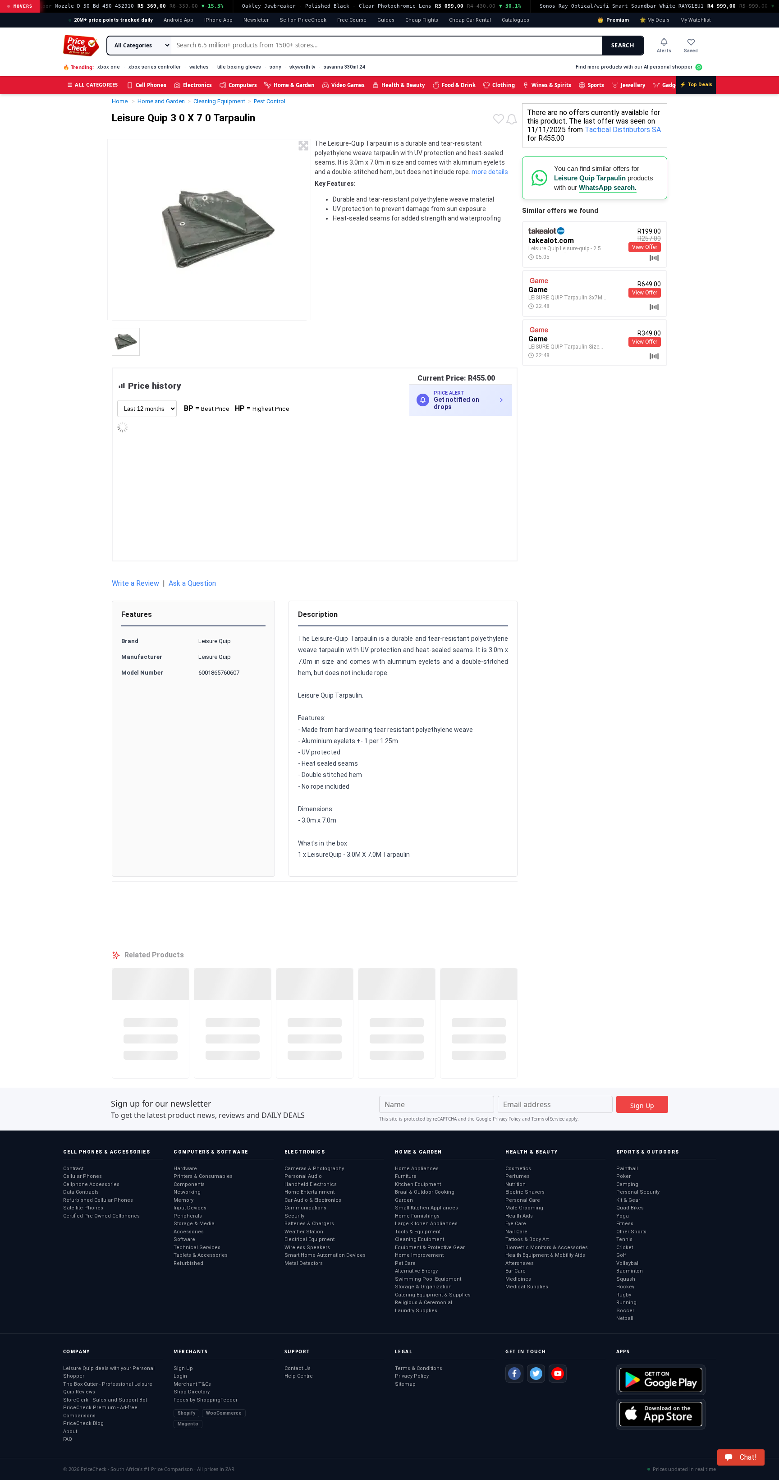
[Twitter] (536, 1374)
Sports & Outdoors (647, 1151)
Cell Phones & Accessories (106, 1151)
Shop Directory (192, 1392)
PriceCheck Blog (83, 1423)
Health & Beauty (403, 85)
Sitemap (405, 1384)
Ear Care (515, 1271)
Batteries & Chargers (309, 1224)
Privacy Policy (507, 1119)
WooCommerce (224, 1413)
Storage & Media (194, 1224)
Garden (404, 1200)
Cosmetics (518, 1169)
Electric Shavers (525, 1192)
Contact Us (297, 1368)
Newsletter (256, 20)
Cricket (624, 1247)
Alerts (664, 50)
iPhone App (218, 20)
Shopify (186, 1413)
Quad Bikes (630, 1208)
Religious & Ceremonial (423, 1302)
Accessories (189, 1232)
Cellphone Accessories (91, 1184)
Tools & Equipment (417, 1232)
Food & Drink (459, 85)
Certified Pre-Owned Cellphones (101, 1216)
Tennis (624, 1239)
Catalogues (515, 20)
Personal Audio (303, 1176)
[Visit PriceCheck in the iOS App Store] (661, 1414)
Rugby (623, 1295)
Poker (623, 1176)
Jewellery (633, 85)
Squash (625, 1279)
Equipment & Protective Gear (430, 1247)
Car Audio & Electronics (312, 1200)
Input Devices (190, 1208)
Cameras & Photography (314, 1169)
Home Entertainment (309, 1192)
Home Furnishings (417, 1216)
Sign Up (183, 1368)
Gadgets (672, 85)
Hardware (185, 1169)
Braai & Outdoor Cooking (424, 1192)
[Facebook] (514, 1374)
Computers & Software (211, 1151)
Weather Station (303, 1232)
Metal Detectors (303, 1263)
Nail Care (516, 1232)
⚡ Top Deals (696, 84)
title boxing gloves (239, 67)
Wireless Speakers (307, 1247)
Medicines (518, 1279)
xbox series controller (154, 67)
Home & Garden (294, 85)
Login (180, 1376)
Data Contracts (81, 1192)
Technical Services (197, 1247)
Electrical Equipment (309, 1239)
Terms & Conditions (418, 1368)
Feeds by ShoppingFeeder (206, 1400)
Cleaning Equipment (419, 1239)
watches (199, 67)
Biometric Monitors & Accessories (546, 1247)
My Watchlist (695, 20)
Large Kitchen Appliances (426, 1224)
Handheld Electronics (310, 1184)
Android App (178, 20)
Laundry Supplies (416, 1311)
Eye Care (515, 1224)
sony (275, 67)
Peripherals (188, 1216)
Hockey (625, 1287)
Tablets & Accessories (201, 1255)
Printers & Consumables (203, 1176)
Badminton (629, 1271)
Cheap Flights (421, 20)
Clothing (503, 85)
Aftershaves (519, 1263)
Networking (187, 1192)
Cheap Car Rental (470, 20)
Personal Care (522, 1200)
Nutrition (515, 1184)
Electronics (197, 85)
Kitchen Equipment (418, 1184)
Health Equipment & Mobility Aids (545, 1255)
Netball (624, 1318)
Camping (627, 1184)
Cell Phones (151, 85)
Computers (243, 85)
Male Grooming (524, 1208)
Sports (596, 85)
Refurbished (188, 1263)
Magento (188, 1423)
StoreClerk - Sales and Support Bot (105, 1400)
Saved (691, 50)
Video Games (348, 85)
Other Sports (631, 1232)
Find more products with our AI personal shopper (634, 67)
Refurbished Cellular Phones (98, 1200)
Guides (385, 20)
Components (189, 1184)
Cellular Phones (82, 1176)
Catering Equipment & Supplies (433, 1295)
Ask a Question (192, 583)
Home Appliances (417, 1169)
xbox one (108, 67)
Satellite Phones (83, 1208)
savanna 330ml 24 (344, 67)
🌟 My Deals (654, 20)
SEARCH (622, 45)
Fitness (624, 1224)
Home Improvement (419, 1255)
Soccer (625, 1311)
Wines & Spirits (551, 85)
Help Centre (298, 1376)
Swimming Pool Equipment (428, 1279)
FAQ (67, 1439)
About (70, 1431)
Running (626, 1302)
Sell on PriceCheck (303, 20)
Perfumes (517, 1176)
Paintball (627, 1169)
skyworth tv (302, 67)
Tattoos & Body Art (527, 1239)
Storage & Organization (423, 1287)
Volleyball (628, 1263)
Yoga (622, 1216)
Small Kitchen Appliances (426, 1208)
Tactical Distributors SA (623, 129)
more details (490, 171)
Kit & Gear (628, 1200)
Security (294, 1216)
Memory (183, 1200)
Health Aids (519, 1216)
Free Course (352, 20)
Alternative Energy (416, 1271)
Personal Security (638, 1192)
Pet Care (405, 1263)
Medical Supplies (526, 1287)
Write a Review (135, 583)
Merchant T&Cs (192, 1384)
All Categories (93, 84)
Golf (621, 1255)
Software (184, 1239)
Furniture (406, 1176)
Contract (73, 1169)
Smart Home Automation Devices (325, 1255)
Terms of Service (548, 1119)
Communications (305, 1208)
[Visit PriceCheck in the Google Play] (661, 1380)
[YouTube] (558, 1374)
